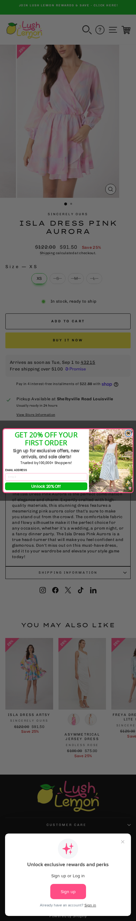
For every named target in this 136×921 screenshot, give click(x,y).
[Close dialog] (128, 433)
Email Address (16, 470)
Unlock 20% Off (46, 486)
